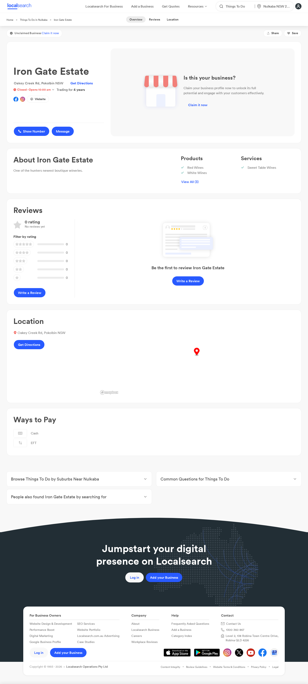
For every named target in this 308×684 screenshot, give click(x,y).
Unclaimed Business (36, 33)
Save (295, 33)
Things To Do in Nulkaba (33, 19)
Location (173, 19)
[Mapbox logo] (109, 392)
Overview (135, 19)
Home (9, 19)
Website (40, 99)
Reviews (154, 19)
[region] (197, 356)
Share (275, 33)
